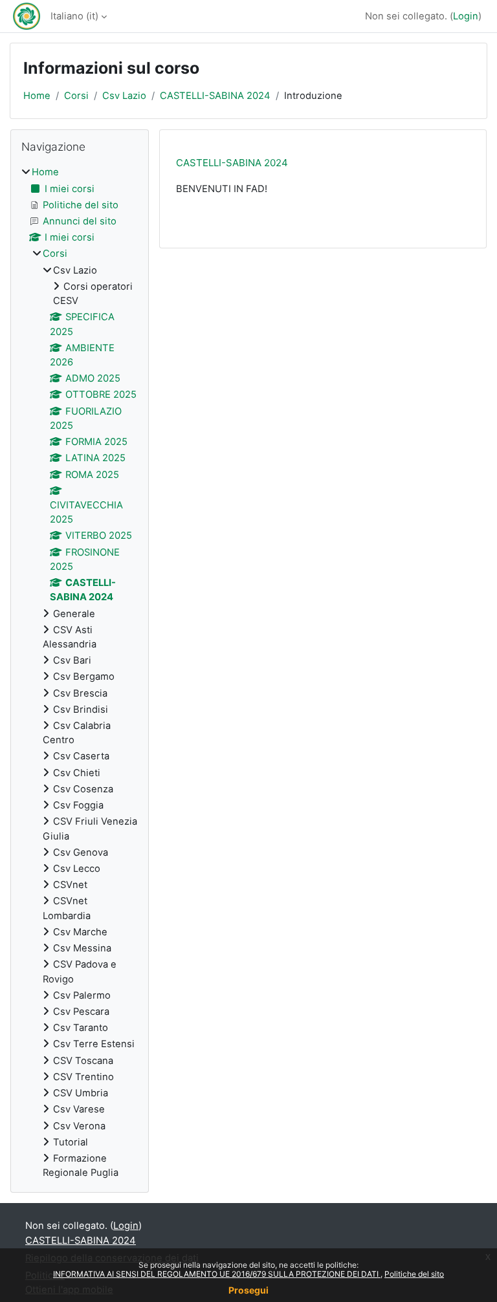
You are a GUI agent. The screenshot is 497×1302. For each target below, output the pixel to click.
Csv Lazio (124, 96)
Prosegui (248, 1290)
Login (465, 16)
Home (36, 96)
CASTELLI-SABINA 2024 (215, 96)
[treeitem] (79, 672)
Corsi (76, 96)
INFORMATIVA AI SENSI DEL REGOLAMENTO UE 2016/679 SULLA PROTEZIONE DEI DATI (217, 1274)
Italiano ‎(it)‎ (74, 16)
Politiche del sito (414, 1274)
